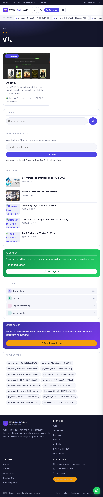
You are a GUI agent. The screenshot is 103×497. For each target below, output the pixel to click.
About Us (7, 464)
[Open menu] (63, 10)
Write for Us (9, 473)
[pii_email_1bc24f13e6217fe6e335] (23, 380)
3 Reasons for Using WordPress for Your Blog (45, 219)
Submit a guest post (65, 479)
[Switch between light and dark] (40, 10)
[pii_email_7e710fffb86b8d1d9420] (58, 380)
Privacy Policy (62, 493)
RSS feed (61, 473)
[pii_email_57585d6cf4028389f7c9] (24, 385)
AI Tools (57, 444)
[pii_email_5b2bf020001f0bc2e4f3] (59, 391)
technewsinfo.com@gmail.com (38, 2)
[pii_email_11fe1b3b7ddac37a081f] (71, 18)
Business (54, 298)
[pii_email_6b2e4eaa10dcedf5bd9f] (58, 374)
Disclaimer (74, 493)
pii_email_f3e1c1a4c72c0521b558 (22, 369)
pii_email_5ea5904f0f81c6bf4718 (33, 18)
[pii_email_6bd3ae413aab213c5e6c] (23, 397)
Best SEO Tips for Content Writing (39, 191)
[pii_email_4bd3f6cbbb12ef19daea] (59, 385)
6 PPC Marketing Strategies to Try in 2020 (43, 177)
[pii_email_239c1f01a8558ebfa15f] (57, 369)
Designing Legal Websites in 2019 (39, 205)
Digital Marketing (54, 305)
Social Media (54, 313)
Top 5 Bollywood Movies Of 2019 (38, 233)
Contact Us (8, 478)
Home (5, 28)
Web (55, 426)
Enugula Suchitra (16, 98)
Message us (53, 271)
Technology (11, 56)
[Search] (34, 10)
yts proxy (11, 82)
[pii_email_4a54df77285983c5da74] (24, 391)
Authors (7, 469)
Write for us (51, 10)
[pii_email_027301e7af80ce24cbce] (23, 374)
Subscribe (51, 154)
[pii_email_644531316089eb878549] (59, 397)
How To (56, 440)
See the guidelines (53, 343)
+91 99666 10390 (92, 2)
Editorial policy (10, 482)
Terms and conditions (91, 493)
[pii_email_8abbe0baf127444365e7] (23, 402)
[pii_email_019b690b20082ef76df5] (59, 402)
